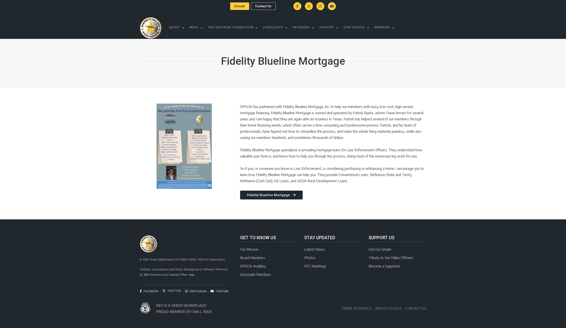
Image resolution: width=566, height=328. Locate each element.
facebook (149, 291)
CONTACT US (415, 308)
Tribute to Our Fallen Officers (391, 258)
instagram (196, 291)
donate (239, 6)
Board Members (252, 258)
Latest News (314, 249)
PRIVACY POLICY (388, 308)
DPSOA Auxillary (253, 266)
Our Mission (249, 249)
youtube (219, 291)
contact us (263, 6)
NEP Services (153, 275)
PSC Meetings (315, 266)
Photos (310, 258)
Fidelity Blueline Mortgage (271, 195)
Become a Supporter (384, 266)
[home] (151, 28)
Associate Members (255, 274)
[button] (177, 28)
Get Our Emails (380, 249)
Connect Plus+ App (181, 275)
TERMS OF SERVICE (356, 308)
